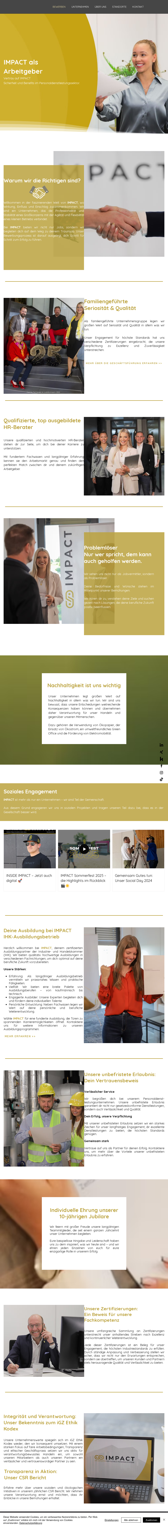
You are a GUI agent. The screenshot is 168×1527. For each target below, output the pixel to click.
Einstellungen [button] (112, 1520)
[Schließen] (164, 1519)
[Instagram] (161, 773)
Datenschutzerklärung (30, 1523)
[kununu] (161, 759)
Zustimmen (151, 1520)
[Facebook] (161, 766)
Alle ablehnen (131, 1520)
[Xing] (161, 752)
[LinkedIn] (161, 745)
